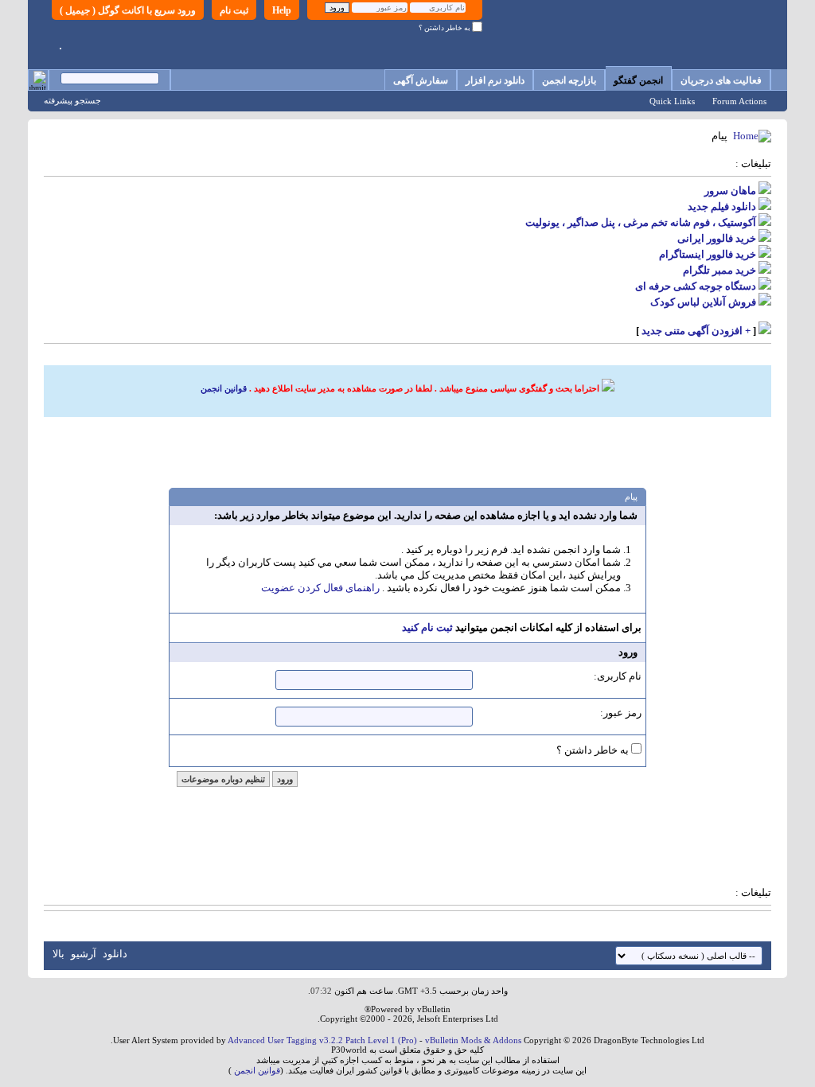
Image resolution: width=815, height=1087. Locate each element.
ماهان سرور (730, 191)
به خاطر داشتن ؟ (445, 28)
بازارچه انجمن (569, 80)
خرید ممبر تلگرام (719, 270)
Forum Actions (739, 101)
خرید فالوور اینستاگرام (707, 254)
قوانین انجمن (224, 388)
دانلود (115, 954)
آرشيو (83, 954)
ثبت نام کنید (427, 627)
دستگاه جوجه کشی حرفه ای (695, 286)
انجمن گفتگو (638, 80)
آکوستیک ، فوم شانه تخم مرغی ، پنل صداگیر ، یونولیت (640, 222)
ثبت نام (234, 10)
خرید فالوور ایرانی (716, 238)
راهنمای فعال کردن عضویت (320, 588)
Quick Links (672, 101)
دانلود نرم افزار (495, 80)
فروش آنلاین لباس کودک (703, 302)
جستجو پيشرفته (72, 100)
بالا (58, 954)
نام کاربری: (617, 676)
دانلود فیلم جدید (722, 206)
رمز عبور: (620, 713)
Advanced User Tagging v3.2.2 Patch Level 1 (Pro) (322, 1040)
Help (281, 10)
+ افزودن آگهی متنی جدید (696, 331)
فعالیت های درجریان (721, 80)
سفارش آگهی (420, 80)
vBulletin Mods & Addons (473, 1040)
